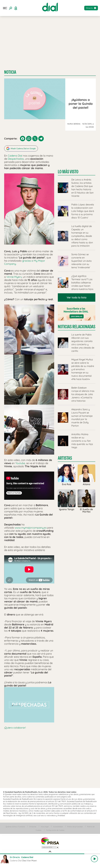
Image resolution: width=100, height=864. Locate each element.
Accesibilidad (58, 827)
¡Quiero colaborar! (15, 727)
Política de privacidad (75, 827)
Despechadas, (16, 158)
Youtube (20, 463)
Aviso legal (45, 827)
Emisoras (32, 827)
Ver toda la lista (76, 297)
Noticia (10, 72)
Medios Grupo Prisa (50, 847)
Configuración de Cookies (55, 830)
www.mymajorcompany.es (31, 527)
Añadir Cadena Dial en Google (23, 148)
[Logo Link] (50, 7)
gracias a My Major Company (24, 262)
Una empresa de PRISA (50, 841)
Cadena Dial (15, 155)
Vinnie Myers (14, 276)
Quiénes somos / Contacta (15, 827)
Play (94, 858)
